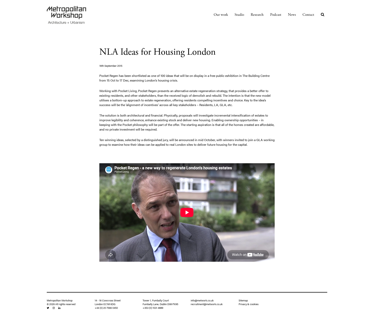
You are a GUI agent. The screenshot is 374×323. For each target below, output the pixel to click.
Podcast (275, 14)
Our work (221, 14)
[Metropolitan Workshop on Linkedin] (59, 308)
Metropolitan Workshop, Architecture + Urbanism (66, 15)
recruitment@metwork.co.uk (207, 304)
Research (257, 14)
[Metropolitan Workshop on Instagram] (54, 308)
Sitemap (243, 300)
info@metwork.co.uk (202, 300)
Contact (308, 14)
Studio (239, 14)
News (292, 14)
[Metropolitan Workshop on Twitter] (48, 308)
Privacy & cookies (248, 304)
